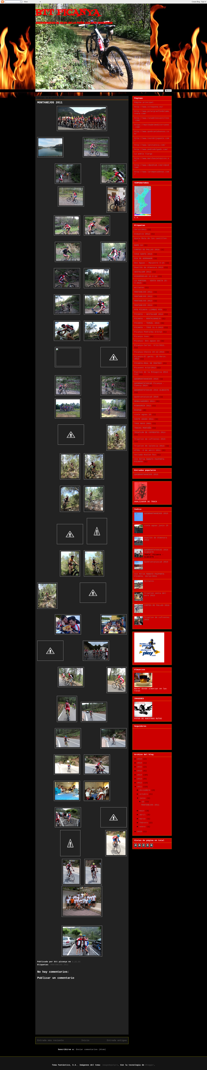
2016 (140, 767)
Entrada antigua (117, 1040)
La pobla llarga (143, 154)
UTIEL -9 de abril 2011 (147, 450)
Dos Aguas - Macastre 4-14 (149, 263)
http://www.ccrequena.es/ (148, 107)
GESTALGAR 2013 (142, 272)
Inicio (85, 1040)
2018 (140, 763)
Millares (149, 581)
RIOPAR (137, 410)
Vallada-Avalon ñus (145, 455)
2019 (140, 759)
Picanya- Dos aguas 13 (146, 341)
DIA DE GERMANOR (143, 258)
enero (143, 827)
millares (139, 288)
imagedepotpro (110, 1065)
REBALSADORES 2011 (144, 401)
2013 (140, 779)
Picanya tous (141, 336)
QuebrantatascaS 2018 (146, 397)
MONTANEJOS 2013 (143, 301)
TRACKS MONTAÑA (142, 428)
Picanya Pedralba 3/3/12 (148, 332)
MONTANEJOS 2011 (59, 965)
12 (143, 802)
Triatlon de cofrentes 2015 (149, 439)
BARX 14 (138, 245)
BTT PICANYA (67, 12)
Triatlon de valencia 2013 (149, 446)
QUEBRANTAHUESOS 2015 (146, 379)
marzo (143, 819)
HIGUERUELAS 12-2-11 (145, 276)
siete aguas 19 (142, 415)
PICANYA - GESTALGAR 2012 (148, 314)
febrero (144, 823)
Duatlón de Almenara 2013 (148, 267)
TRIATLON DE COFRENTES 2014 (149, 432)
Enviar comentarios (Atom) (91, 1049)
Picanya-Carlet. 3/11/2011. (149, 345)
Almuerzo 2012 (142, 234)
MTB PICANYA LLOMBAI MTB (148, 310)
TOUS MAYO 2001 (142, 424)
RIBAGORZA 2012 (142, 406)
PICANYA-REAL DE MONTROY (148, 363)
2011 (140, 787)
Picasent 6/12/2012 (145, 368)
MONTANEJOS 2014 (143, 305)
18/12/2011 (140, 230)
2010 (140, 832)
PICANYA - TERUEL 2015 (146, 323)
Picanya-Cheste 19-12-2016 (149, 352)
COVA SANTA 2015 (143, 254)
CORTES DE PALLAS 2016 (146, 250)
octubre (144, 794)
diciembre (145, 790)
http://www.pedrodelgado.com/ (151, 149)
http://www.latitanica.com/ (149, 145)
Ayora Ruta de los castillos (150, 238)
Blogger (149, 1065)
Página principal (143, 102)
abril (143, 815)
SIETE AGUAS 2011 (143, 419)
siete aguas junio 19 (156, 526)
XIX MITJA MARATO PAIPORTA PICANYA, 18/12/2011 (149, 575)
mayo (142, 811)
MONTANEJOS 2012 (143, 296)
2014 (140, 775)
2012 (140, 783)
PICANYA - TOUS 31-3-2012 (148, 327)
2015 (140, 771)
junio (143, 798)
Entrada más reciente (50, 1040)
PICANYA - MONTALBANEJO (147, 319)
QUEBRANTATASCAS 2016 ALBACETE (151, 390)
